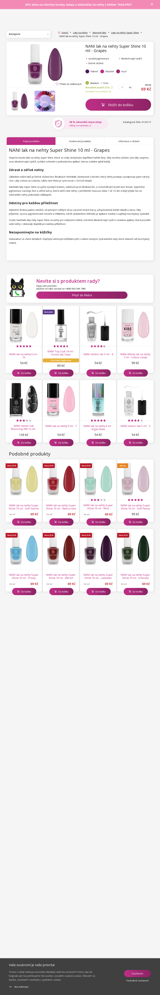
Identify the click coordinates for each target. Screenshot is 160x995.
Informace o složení (128, 141)
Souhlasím (137, 973)
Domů (65, 32)
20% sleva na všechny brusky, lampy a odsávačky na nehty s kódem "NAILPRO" (78, 4)
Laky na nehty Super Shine (125, 32)
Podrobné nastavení (137, 980)
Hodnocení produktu (80, 141)
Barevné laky (99, 32)
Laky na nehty (80, 32)
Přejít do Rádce (82, 295)
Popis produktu (31, 141)
